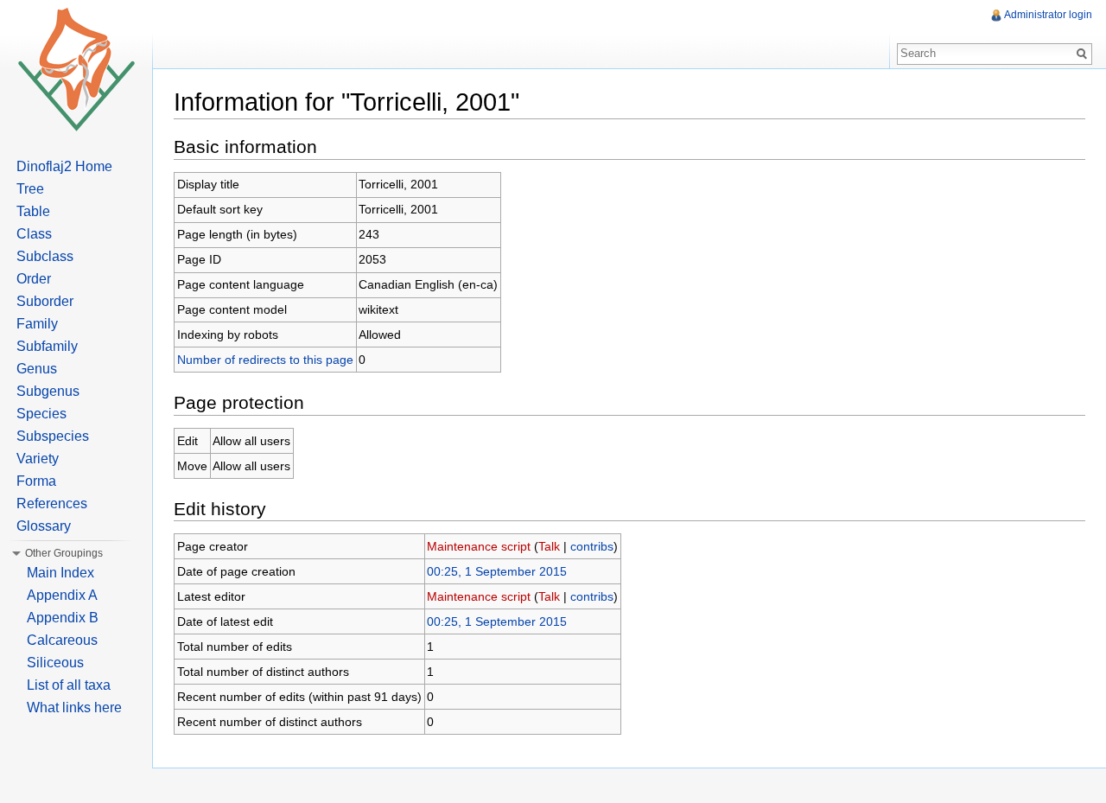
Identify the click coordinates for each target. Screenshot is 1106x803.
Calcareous (62, 640)
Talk (549, 546)
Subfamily (47, 346)
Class (34, 233)
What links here (74, 707)
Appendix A (62, 595)
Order (33, 278)
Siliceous (55, 662)
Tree (30, 189)
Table (33, 211)
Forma (36, 481)
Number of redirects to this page (265, 359)
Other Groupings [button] (64, 553)
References (51, 503)
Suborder (44, 301)
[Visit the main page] (76, 69)
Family (37, 323)
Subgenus (47, 391)
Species (41, 413)
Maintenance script (479, 546)
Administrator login (1048, 15)
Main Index (60, 572)
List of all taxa (69, 685)
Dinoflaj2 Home (64, 166)
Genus (36, 368)
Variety (37, 458)
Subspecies (52, 436)
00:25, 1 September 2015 (497, 571)
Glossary (43, 526)
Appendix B (63, 617)
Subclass (44, 256)
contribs (591, 546)
